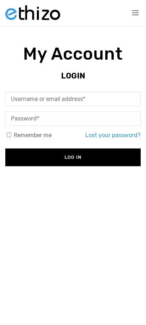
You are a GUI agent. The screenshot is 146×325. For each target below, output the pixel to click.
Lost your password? (113, 135)
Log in (73, 157)
